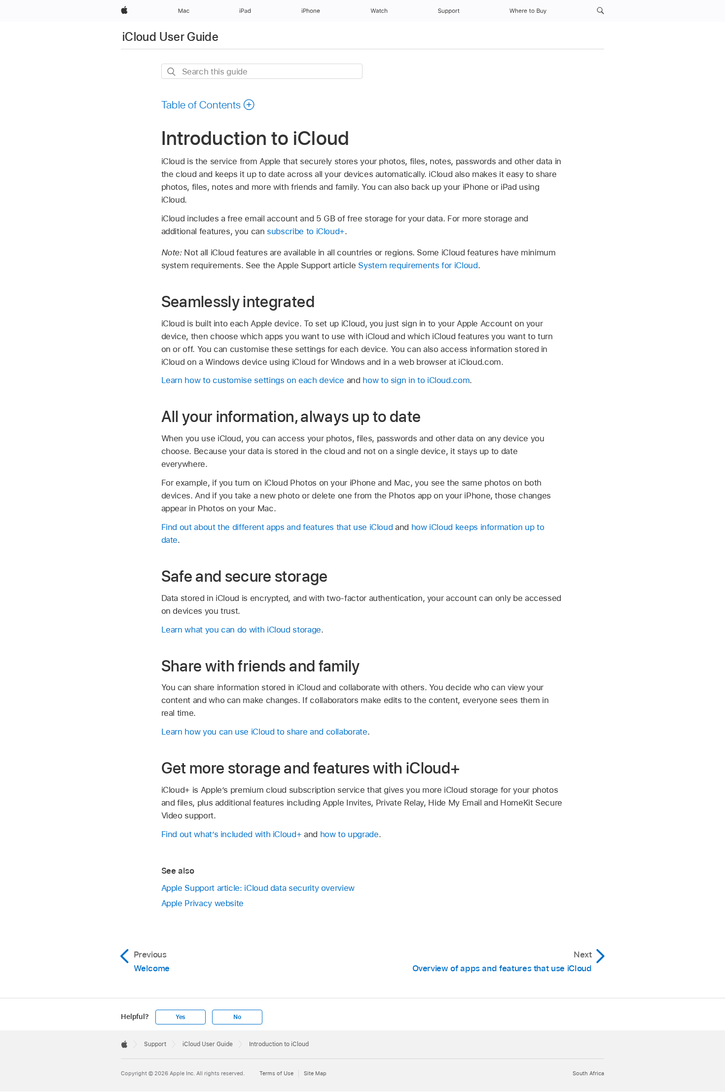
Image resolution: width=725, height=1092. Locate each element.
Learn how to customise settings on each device (253, 380)
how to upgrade (349, 834)
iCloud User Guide (170, 37)
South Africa (588, 1073)
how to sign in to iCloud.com (416, 380)
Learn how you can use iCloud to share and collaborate (264, 732)
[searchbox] (261, 71)
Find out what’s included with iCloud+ (231, 834)
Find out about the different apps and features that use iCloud (277, 527)
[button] (600, 11)
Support (155, 1044)
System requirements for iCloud (417, 265)
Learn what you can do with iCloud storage (241, 629)
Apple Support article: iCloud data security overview (258, 888)
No (237, 1017)
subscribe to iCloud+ (306, 231)
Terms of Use (276, 1073)
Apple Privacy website (202, 903)
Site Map (315, 1073)
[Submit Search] (172, 72)
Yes (180, 1017)
